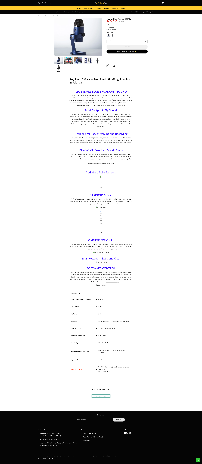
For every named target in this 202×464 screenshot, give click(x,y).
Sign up (118, 419)
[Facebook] (125, 433)
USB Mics (112, 27)
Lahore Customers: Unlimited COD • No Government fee (69, 12)
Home (79, 8)
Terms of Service (102, 456)
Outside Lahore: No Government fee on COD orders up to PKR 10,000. (132, 12)
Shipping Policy (93, 456)
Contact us (66, 456)
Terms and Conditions (56, 456)
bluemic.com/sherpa (112, 282)
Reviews (115, 8)
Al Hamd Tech (51, 459)
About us (40, 456)
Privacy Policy (73, 456)
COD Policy (47, 456)
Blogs (123, 8)
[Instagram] (127, 433)
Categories (88, 8)
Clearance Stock (112, 456)
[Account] (158, 3)
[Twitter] (130, 433)
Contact (106, 8)
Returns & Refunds (83, 456)
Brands (99, 8)
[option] (69, 12)
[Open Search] (39, 2)
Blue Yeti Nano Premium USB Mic (51, 16)
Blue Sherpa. (111, 163)
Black (112, 35)
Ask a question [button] (101, 396)
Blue (109, 25)
